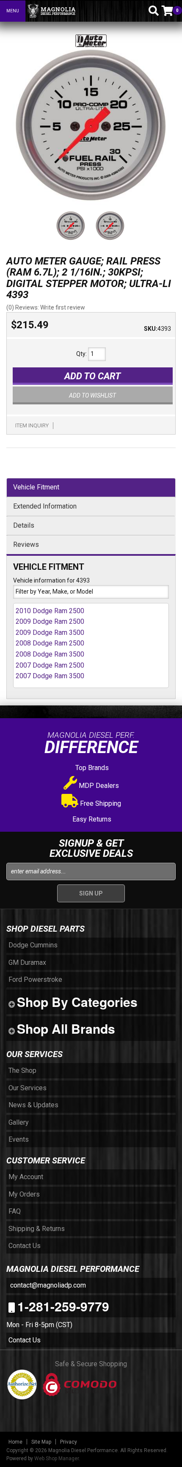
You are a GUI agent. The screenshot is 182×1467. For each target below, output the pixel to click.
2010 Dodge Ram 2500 (50, 611)
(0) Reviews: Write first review (45, 307)
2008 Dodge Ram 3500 (50, 654)
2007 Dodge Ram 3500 (50, 676)
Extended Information (45, 506)
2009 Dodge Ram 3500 (50, 632)
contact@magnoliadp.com (47, 1285)
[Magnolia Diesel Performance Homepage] (77, 11)
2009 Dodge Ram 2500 (50, 621)
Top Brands (91, 768)
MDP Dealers (98, 786)
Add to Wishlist (92, 395)
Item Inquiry (32, 425)
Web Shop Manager (56, 1458)
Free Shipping (99, 803)
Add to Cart (92, 376)
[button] (139, 10)
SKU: (150, 328)
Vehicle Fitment (36, 487)
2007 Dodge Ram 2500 (50, 665)
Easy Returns (91, 819)
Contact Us (24, 1340)
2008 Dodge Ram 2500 (50, 643)
